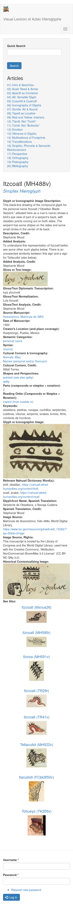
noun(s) (8, 349)
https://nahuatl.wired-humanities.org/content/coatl (25, 495)
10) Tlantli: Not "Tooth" (21, 121)
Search (14, 66)
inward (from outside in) (18, 402)
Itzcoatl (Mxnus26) (37, 607)
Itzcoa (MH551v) (36, 656)
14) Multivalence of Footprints (26, 138)
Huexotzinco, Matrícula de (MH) (23, 317)
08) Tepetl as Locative (21, 113)
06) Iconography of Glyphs (24, 105)
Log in (13, 897)
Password (10, 875)
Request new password (26, 890)
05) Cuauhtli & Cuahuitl (22, 101)
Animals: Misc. (12, 357)
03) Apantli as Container (22, 93)
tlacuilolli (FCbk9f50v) (36, 777)
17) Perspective (17, 154)
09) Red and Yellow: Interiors (25, 117)
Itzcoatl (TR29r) (36, 690)
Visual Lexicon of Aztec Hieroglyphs (32, 18)
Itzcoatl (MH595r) (36, 632)
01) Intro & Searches (20, 85)
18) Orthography (17, 158)
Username (11, 860)
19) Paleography (17, 162)
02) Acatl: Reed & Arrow (22, 89)
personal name (12, 341)
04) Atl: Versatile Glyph (21, 97)
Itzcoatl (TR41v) (36, 716)
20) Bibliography (17, 166)
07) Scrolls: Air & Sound (22, 109)
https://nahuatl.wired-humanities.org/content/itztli (26, 486)
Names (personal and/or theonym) (25, 361)
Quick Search (16, 46)
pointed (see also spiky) (18, 377)
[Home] (6, 9)
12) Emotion (15, 129)
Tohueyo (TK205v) (37, 811)
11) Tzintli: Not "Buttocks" (23, 125)
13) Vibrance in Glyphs (21, 133)
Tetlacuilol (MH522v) (36, 744)
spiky (6, 381)
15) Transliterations (19, 142)
